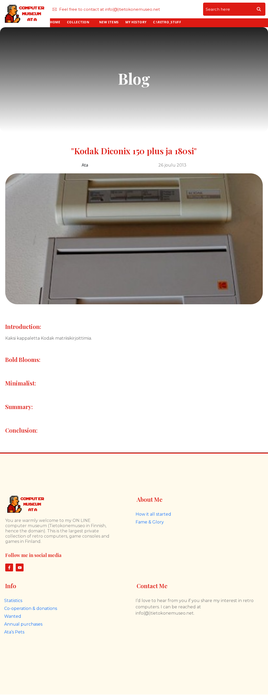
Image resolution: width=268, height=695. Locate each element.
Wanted (12, 616)
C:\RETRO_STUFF (167, 22)
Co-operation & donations (30, 608)
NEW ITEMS (109, 22)
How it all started (153, 514)
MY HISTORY (136, 22)
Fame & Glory (150, 522)
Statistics (13, 600)
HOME (55, 22)
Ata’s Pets (14, 632)
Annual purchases (23, 624)
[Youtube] (20, 567)
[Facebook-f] (9, 567)
